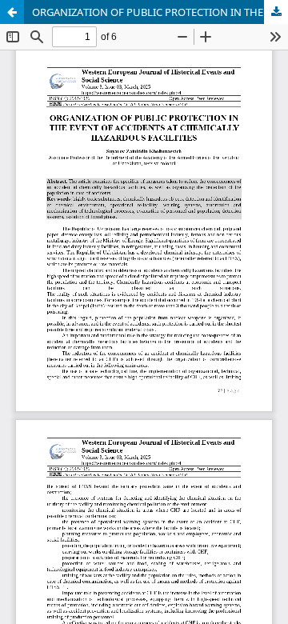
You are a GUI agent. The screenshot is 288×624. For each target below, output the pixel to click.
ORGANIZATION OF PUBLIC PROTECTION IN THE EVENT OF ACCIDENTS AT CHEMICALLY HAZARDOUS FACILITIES (160, 12)
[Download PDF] (276, 12)
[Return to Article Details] (12, 12)
